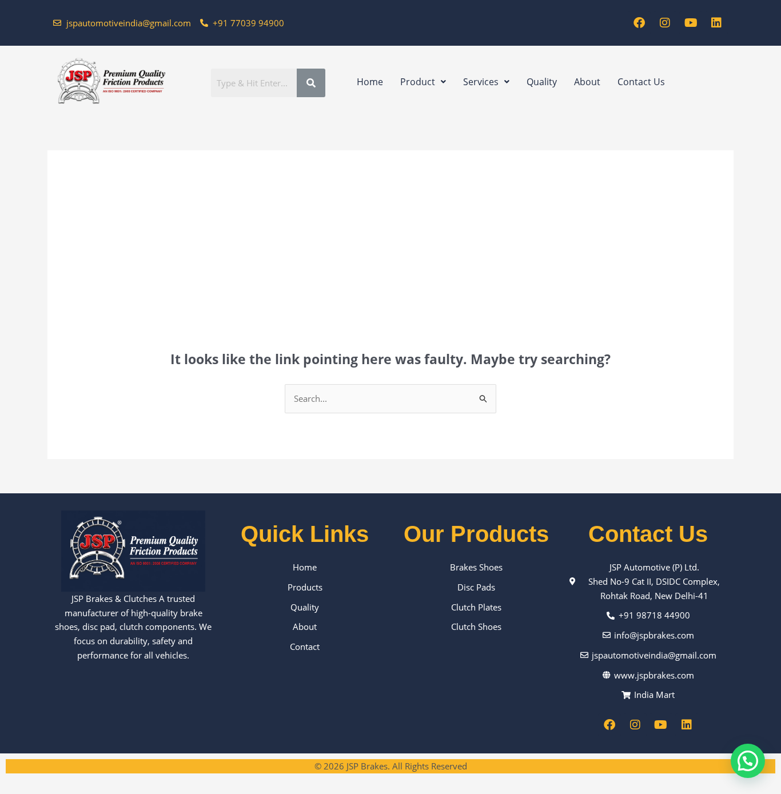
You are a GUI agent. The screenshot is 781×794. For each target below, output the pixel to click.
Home (370, 81)
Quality (542, 81)
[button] (423, 82)
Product (417, 81)
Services (481, 81)
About (587, 81)
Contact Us (641, 81)
